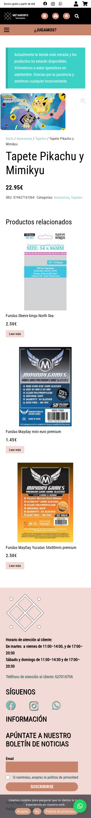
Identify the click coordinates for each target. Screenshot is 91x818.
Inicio (9, 139)
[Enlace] (16, 16)
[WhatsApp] (60, 4)
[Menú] (6, 29)
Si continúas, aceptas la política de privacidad (45, 777)
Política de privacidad (61, 811)
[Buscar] (77, 16)
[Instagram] (53, 4)
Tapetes (40, 139)
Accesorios (24, 139)
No (37, 811)
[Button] (44, 16)
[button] (83, 100)
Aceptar (22, 811)
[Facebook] (45, 4)
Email (10, 758)
